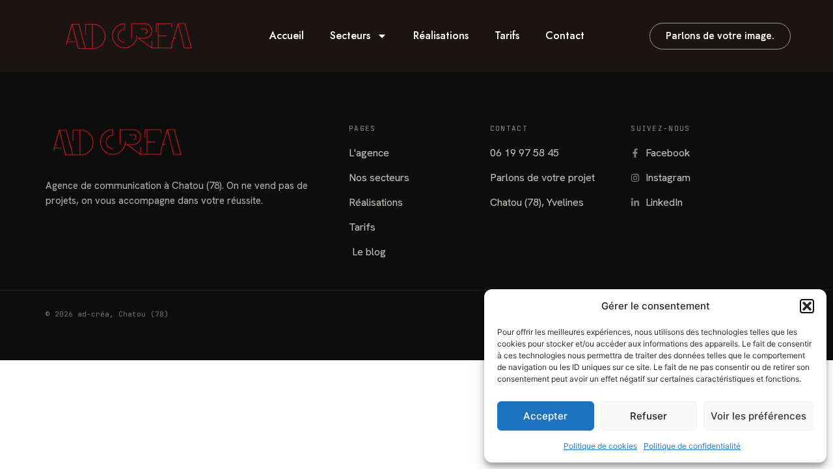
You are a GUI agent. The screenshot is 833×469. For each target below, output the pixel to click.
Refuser (648, 416)
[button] (806, 306)
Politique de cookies (600, 446)
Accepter (545, 416)
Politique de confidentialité (692, 446)
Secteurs (350, 35)
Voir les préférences (758, 416)
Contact (564, 35)
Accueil (286, 35)
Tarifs (507, 35)
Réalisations (441, 35)
